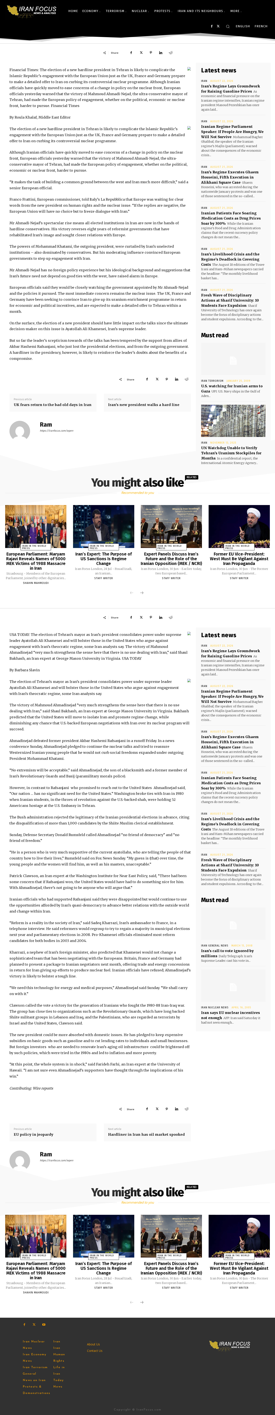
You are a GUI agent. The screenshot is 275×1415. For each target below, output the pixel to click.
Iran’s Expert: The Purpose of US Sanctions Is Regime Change (103, 558)
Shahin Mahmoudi (36, 583)
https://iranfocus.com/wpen (56, 430)
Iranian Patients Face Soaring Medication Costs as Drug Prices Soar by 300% (231, 218)
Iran (204, 81)
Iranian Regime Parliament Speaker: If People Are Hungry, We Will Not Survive (232, 131)
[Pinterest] (151, 52)
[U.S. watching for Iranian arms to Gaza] (233, 359)
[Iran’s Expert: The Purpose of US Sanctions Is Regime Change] (103, 526)
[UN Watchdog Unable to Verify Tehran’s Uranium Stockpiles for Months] (233, 421)
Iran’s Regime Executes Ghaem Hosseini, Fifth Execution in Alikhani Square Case (230, 177)
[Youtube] (43, 1324)
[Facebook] (211, 26)
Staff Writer (103, 578)
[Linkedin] (160, 52)
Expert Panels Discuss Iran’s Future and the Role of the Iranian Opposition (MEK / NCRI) (171, 558)
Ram (46, 424)
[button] (228, 26)
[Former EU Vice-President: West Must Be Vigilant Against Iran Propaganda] (239, 526)
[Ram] (22, 431)
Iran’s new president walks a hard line (143, 405)
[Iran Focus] (32, 11)
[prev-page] (131, 593)
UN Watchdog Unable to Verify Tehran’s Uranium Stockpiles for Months (231, 453)
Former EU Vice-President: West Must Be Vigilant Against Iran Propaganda (239, 558)
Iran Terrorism (212, 381)
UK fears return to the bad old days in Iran (53, 405)
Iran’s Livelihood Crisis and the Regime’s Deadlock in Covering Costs (230, 259)
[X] (218, 26)
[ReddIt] (170, 52)
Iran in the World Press (34, 547)
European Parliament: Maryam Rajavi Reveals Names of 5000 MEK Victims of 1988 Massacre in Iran (36, 561)
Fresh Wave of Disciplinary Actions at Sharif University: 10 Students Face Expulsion (230, 300)
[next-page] (142, 593)
